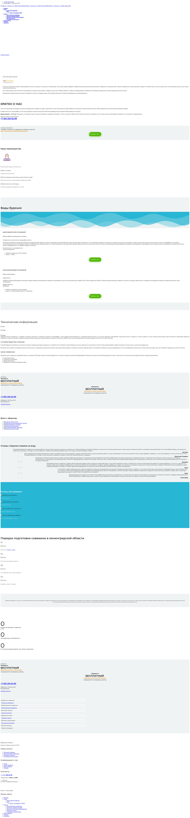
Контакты (6, 22)
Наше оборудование (12, 10)
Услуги (5, 13)
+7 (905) (6, 775)
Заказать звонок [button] (6, 404)
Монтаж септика (6, 713)
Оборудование (8, 765)
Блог (8, 11)
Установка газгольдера (13, 19)
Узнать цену (5, 55)
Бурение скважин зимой (13, 16)
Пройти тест (95, 134)
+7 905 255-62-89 (9, 2)
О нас (5, 9)
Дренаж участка (11, 18)
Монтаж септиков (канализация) (15, 17)
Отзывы (6, 21)
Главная (6, 8)
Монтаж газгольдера (7, 723)
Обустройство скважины (13, 15)
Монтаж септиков (9, 755)
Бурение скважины (7, 703)
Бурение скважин (9, 752)
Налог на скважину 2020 (16, 12)
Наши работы (7, 20)
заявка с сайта (11, 550)
